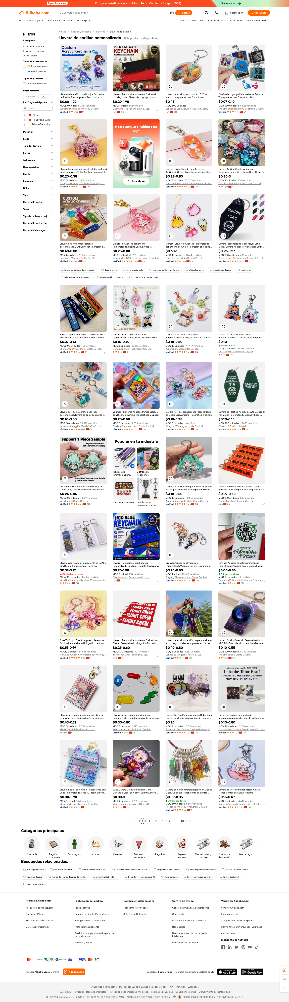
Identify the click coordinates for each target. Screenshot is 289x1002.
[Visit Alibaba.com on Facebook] (223, 947)
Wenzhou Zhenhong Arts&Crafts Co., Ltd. (239, 183)
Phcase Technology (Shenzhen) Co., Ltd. (186, 806)
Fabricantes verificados (135, 907)
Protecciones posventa (87, 926)
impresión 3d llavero (62, 869)
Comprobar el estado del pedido (237, 920)
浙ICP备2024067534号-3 (230, 997)
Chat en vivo (178, 914)
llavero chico (111, 270)
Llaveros (100, 31)
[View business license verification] (174, 997)
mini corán (246, 270)
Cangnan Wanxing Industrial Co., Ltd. (184, 426)
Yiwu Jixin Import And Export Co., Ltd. (185, 258)
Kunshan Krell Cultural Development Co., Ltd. (189, 183)
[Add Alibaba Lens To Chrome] (74, 972)
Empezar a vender (230, 914)
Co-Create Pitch (34, 914)
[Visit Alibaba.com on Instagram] (243, 947)
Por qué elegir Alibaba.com (39, 907)
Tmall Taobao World (128, 986)
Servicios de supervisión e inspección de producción (94, 935)
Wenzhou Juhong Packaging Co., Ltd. (132, 729)
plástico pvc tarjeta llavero (76, 277)
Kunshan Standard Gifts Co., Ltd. (182, 349)
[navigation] (38, 426)
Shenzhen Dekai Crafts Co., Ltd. (234, 654)
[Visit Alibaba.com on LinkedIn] (230, 947)
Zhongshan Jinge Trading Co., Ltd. (235, 501)
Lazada (144, 986)
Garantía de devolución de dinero (92, 914)
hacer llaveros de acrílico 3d (141, 877)
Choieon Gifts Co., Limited (232, 426)
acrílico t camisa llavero (236, 869)
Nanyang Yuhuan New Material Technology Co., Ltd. (83, 654)
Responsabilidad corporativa (40, 920)
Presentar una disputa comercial (189, 920)
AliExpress (96, 986)
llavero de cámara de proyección (79, 270)
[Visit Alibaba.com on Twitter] (236, 947)
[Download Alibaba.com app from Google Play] (252, 972)
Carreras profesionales (38, 926)
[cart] (217, 13)
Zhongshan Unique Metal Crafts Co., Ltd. (81, 349)
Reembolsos (178, 926)
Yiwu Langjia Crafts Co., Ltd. (74, 501)
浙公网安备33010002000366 (199, 997)
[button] (172, 13)
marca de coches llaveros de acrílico (69, 877)
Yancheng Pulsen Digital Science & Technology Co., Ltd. (241, 580)
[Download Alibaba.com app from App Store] (227, 972)
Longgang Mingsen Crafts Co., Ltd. (78, 258)
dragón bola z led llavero (168, 869)
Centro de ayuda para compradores (190, 907)
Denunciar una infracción (185, 942)
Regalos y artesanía (81, 31)
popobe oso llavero (222, 270)
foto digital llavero (35, 869)
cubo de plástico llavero (107, 877)
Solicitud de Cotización (135, 914)
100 (182, 821)
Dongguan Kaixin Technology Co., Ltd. (132, 349)
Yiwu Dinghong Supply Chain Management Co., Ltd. (83, 580)
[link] (284, 970)
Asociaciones (228, 933)
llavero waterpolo (134, 270)
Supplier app (165, 972)
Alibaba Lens (42, 972)
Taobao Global (158, 986)
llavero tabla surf (231, 877)
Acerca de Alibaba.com (38, 900)
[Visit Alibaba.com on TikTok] (257, 947)
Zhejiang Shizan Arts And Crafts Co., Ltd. (133, 426)
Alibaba (62, 31)
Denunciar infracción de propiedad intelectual (190, 935)
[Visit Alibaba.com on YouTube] (250, 947)
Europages (193, 986)
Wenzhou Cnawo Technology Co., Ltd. (79, 108)
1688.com (110, 986)
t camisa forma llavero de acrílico (131, 869)
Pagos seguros (82, 907)
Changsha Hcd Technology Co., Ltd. (131, 108)
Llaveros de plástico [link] (120, 31)
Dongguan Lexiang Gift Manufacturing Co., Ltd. (83, 183)
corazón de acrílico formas (145, 277)
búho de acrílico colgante (111, 277)
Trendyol (180, 986)
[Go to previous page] (136, 821)
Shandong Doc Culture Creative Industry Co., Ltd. (189, 729)
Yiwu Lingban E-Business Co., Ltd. (235, 351)
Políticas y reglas (83, 942)
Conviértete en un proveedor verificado (241, 926)
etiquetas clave (196, 270)
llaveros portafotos (35, 884)
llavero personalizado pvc (94, 869)
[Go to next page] (189, 821)
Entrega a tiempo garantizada (90, 920)
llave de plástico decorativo (203, 869)
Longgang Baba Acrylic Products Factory (187, 108)
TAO (170, 986)
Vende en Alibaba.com (232, 907)
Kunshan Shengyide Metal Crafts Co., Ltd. (81, 426)
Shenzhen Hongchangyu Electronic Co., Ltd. (241, 108)
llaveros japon (171, 877)
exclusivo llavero (34, 877)
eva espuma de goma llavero (166, 270)
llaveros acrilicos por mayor (200, 877)
